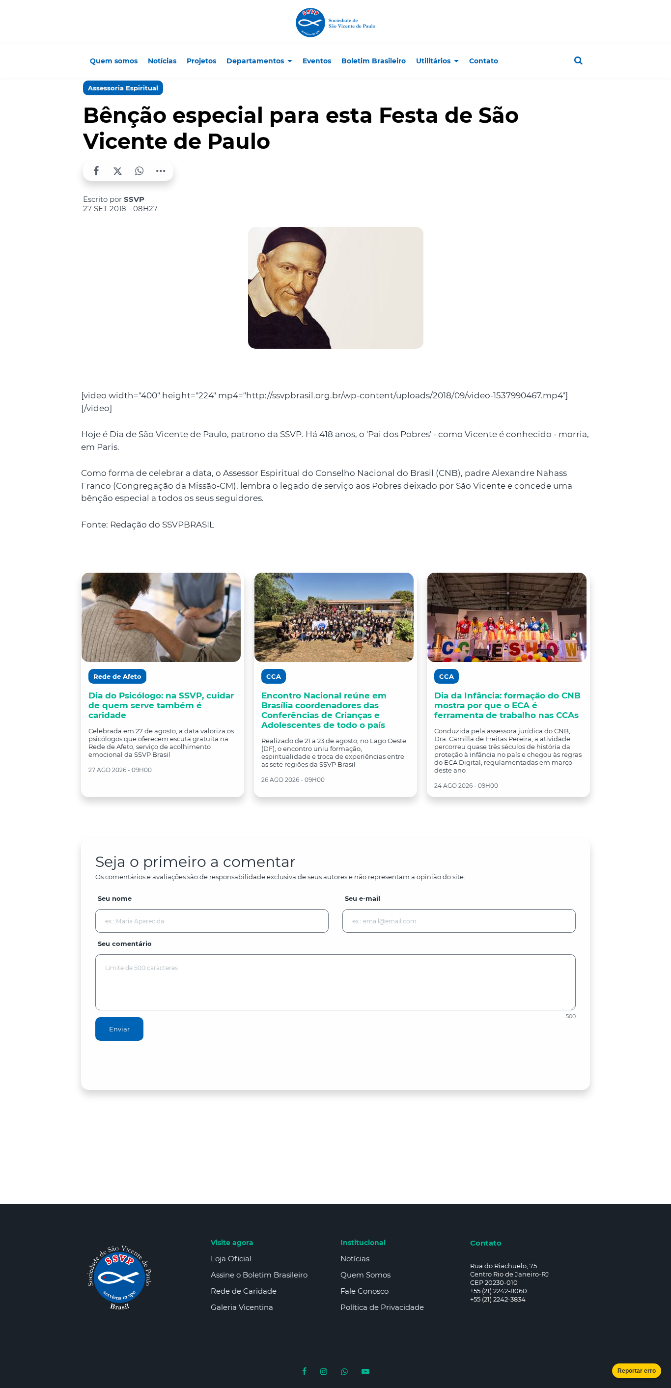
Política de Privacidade (382, 1307)
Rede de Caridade (244, 1291)
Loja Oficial (231, 1258)
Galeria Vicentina (242, 1307)
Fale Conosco (364, 1291)
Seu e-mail (362, 898)
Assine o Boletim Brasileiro (259, 1274)
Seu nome (115, 898)
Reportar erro (636, 1370)
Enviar (119, 1029)
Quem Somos (365, 1274)
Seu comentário (125, 943)
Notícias (354, 1258)
